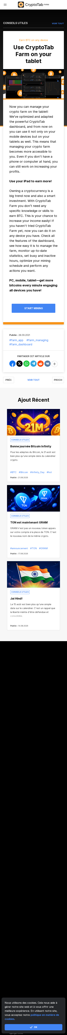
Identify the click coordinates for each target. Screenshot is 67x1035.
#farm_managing (37, 340)
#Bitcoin (23, 472)
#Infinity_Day (37, 472)
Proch (58, 380)
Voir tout (33, 380)
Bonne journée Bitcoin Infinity (30, 446)
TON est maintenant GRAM (29, 522)
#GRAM (43, 548)
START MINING (33, 308)
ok (35, 1027)
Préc (8, 380)
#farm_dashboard (20, 344)
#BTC (13, 472)
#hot (49, 472)
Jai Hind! (16, 598)
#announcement (19, 548)
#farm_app (16, 340)
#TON (33, 548)
